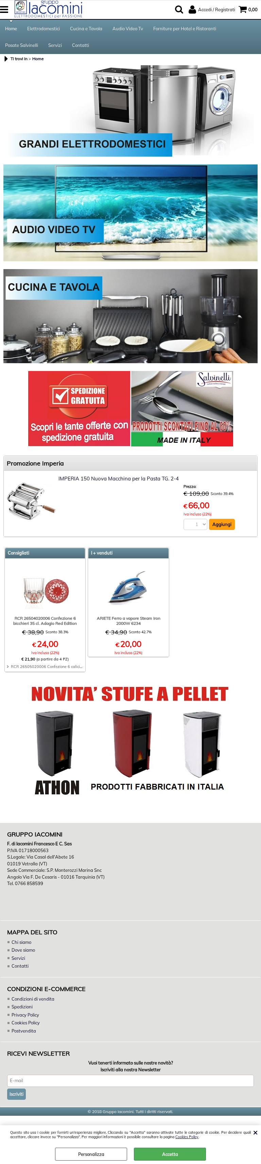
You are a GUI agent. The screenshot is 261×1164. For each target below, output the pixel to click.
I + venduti (101, 552)
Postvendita (24, 1031)
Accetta (170, 1154)
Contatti (80, 45)
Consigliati (18, 552)
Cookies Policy (186, 1137)
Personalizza (91, 1154)
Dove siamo (23, 950)
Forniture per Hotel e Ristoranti (184, 28)
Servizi (55, 45)
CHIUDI (255, 1132)
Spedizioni (22, 1006)
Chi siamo (21, 942)
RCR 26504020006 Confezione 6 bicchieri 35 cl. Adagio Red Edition (45, 621)
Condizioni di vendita (33, 999)
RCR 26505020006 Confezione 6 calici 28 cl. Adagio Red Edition (68, 666)
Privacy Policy (25, 1015)
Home (11, 28)
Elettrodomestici (43, 28)
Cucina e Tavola (86, 28)
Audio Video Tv (127, 28)
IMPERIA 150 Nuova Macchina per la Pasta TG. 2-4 (118, 478)
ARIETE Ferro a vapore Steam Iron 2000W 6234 (128, 621)
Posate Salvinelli (21, 45)
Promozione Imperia (35, 463)
